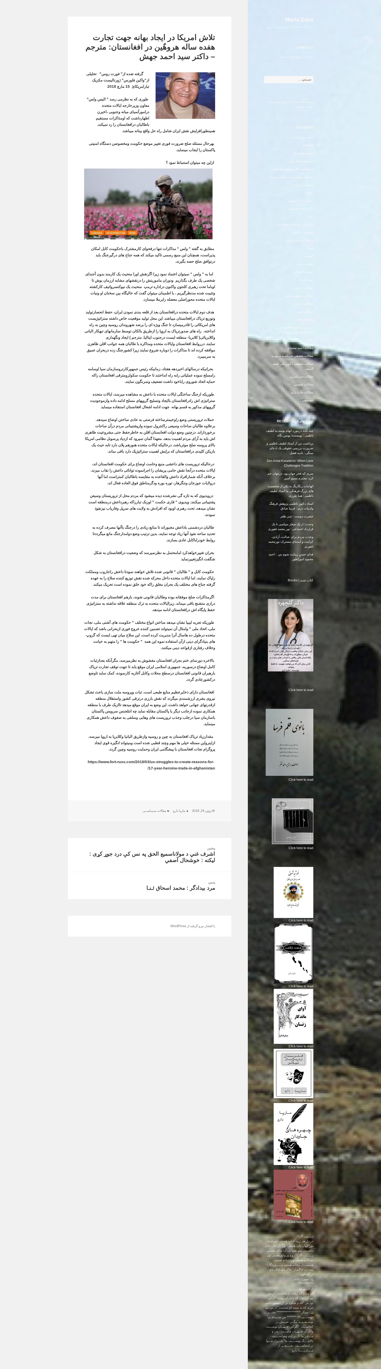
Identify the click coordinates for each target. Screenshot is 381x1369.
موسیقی (307, 400)
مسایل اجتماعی (303, 272)
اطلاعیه (308, 145)
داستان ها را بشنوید (300, 200)
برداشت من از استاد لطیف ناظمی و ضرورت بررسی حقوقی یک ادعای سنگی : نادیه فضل (290, 448)
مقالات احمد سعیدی (300, 348)
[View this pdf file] (287, 690)
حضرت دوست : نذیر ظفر (296, 516)
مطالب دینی (305, 311)
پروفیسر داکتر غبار (301, 161)
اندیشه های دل (303, 153)
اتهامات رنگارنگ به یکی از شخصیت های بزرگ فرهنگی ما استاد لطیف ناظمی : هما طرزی (290, 490)
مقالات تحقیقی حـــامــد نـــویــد (292, 356)
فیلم (310, 248)
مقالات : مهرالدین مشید (297, 340)
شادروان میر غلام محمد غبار (294, 224)
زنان (310, 216)
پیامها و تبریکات (303, 184)
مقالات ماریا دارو (302, 392)
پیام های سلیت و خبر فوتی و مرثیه (290, 176)
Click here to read (301, 690)
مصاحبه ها (306, 279)
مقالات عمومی (303, 384)
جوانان (309, 192)
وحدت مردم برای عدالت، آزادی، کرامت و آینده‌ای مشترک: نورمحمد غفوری (290, 541)
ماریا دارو (179, 810)
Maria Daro (299, 20)
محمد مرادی (305, 264)
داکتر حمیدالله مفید (300, 208)
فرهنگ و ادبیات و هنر (299, 240)
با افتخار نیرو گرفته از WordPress (192, 926)
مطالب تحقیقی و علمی (298, 295)
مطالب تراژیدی (303, 303)
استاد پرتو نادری (303, 137)
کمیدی (309, 256)
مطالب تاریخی (303, 287)
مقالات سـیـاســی (301, 376)
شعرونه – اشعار (302, 232)
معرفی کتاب (305, 319)
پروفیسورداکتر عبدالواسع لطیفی (292, 169)
